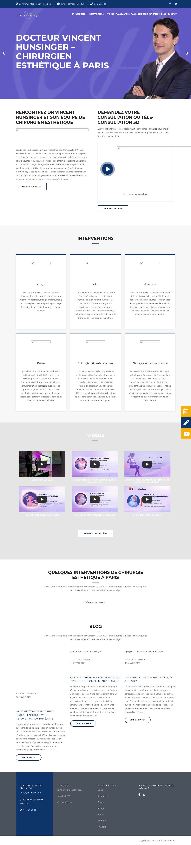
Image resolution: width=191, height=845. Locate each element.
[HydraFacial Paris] (95, 602)
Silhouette (103, 796)
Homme (102, 820)
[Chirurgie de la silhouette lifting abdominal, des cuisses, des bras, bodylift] (147, 464)
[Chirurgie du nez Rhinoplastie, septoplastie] (95, 499)
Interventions (96, 14)
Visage (101, 808)
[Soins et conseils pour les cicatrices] (42, 499)
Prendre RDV (63, 796)
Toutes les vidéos (95, 533)
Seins (100, 790)
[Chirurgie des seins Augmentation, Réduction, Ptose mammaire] (95, 464)
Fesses (101, 802)
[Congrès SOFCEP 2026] (42, 464)
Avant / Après (123, 14)
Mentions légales (65, 802)
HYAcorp (102, 827)
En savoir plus (31, 186)
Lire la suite (28, 757)
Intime (101, 814)
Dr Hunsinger (79, 14)
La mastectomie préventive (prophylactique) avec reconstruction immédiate (34, 715)
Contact (172, 14)
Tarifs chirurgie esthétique (145, 14)
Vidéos (110, 14)
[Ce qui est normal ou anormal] (147, 499)
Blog (163, 14)
